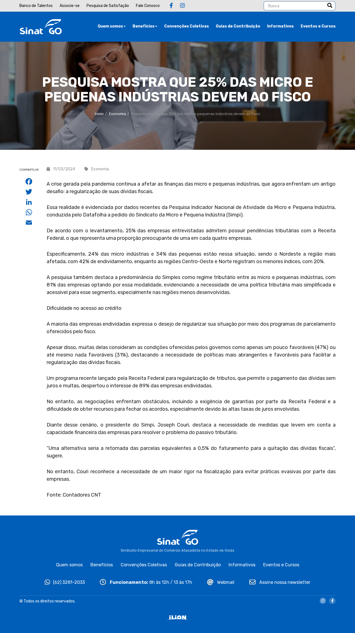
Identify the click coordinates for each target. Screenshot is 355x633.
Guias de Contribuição (238, 26)
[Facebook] (171, 5)
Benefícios (143, 26)
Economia (117, 114)
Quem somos (110, 26)
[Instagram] (182, 5)
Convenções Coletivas (186, 26)
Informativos (280, 26)
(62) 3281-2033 (69, 582)
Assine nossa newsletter (284, 582)
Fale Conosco (148, 5)
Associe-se (70, 5)
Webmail (225, 582)
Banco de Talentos (36, 5)
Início (99, 114)
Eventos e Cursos (318, 26)
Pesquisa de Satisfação (108, 5)
